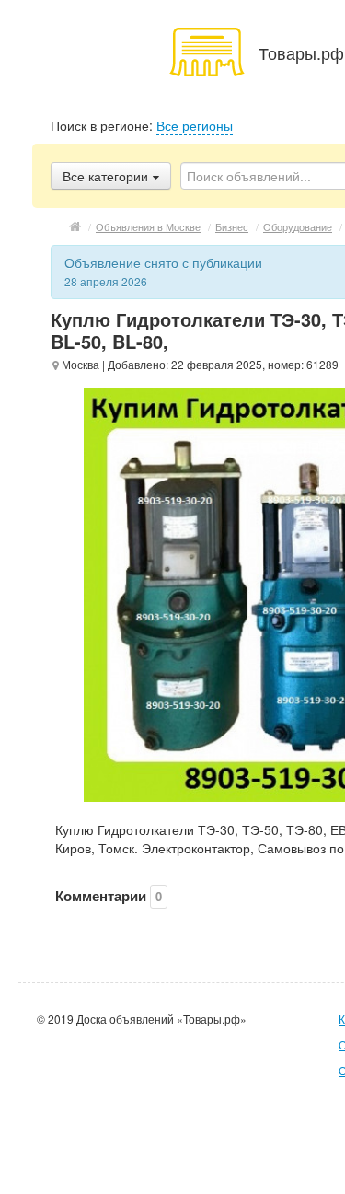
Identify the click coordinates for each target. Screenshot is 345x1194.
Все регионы (194, 125)
